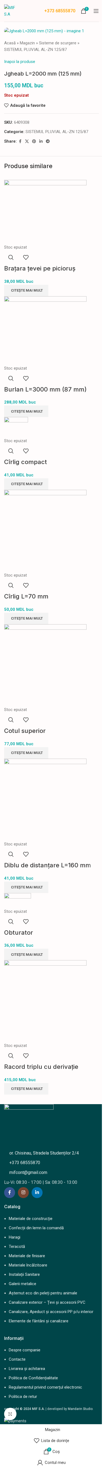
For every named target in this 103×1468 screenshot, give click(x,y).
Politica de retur (23, 1396)
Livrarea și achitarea (27, 1368)
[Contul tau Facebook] (20, 141)
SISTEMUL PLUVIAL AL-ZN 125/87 (35, 49)
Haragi (14, 1237)
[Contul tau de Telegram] (47, 141)
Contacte (17, 1359)
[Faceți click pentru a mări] (10, 1414)
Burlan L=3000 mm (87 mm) (45, 389)
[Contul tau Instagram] (23, 1192)
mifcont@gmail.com (28, 1172)
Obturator (18, 932)
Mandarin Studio (80, 1409)
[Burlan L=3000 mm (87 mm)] (45, 330)
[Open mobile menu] (96, 10)
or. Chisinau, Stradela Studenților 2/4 (44, 1153)
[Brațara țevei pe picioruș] (45, 211)
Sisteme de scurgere (57, 43)
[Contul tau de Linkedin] (41, 141)
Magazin (27, 43)
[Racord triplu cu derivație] (45, 1000)
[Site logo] (10, 10)
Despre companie (24, 1350)
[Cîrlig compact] (16, 427)
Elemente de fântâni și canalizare (38, 1321)
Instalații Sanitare (24, 1274)
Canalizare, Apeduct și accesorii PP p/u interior (51, 1311)
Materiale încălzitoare (28, 1265)
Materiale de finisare (27, 1255)
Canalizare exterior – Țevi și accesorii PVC (47, 1302)
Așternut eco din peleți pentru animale (43, 1293)
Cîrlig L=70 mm (26, 596)
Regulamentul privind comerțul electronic (45, 1387)
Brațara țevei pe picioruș (40, 268)
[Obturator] (17, 900)
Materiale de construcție (30, 1218)
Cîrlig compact (25, 461)
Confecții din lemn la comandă (36, 1227)
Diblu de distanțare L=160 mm (47, 865)
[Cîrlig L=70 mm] (45, 530)
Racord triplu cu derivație (41, 1066)
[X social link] (26, 141)
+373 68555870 (59, 10)
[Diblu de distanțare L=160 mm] (45, 799)
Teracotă (17, 1246)
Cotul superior (25, 730)
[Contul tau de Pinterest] (34, 141)
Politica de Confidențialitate (33, 1377)
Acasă (10, 43)
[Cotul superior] (45, 665)
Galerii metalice (22, 1283)
